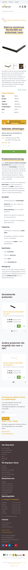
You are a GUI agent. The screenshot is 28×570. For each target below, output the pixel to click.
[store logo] (6, 6)
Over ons (11, 1)
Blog (3, 456)
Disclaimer (13, 563)
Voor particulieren (6, 452)
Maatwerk (4, 468)
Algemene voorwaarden (17, 562)
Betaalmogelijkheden (7, 490)
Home (3, 18)
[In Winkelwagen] (14, 151)
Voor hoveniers (5, 448)
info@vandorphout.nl (7, 433)
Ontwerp (4, 466)
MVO (3, 460)
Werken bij (4, 458)
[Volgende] (25, 66)
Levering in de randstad (8, 470)
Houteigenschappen (7, 492)
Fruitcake (16, 565)
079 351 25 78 (6, 431)
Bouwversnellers (6, 472)
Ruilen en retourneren (7, 485)
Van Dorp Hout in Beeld (8, 474)
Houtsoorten (5, 494)
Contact (17, 1)
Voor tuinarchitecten (7, 450)
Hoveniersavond (6, 476)
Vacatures (4, 1)
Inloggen (4, 481)
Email (3, 412)
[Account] (22, 6)
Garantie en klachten (7, 487)
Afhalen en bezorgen (7, 483)
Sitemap (18, 563)
